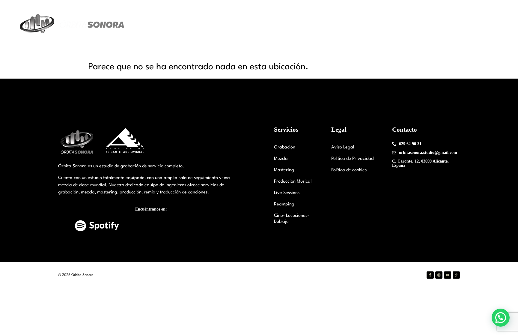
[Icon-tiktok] (456, 275)
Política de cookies (349, 170)
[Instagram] (438, 275)
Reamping (284, 204)
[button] (501, 318)
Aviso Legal (342, 147)
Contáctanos (442, 24)
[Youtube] (447, 275)
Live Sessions (286, 193)
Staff (330, 24)
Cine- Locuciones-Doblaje (291, 219)
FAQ (468, 24)
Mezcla (281, 159)
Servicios (354, 24)
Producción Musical (292, 181)
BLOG (488, 24)
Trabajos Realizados (399, 24)
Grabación (284, 147)
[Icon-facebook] (430, 275)
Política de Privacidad (352, 159)
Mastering (284, 170)
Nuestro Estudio (292, 24)
